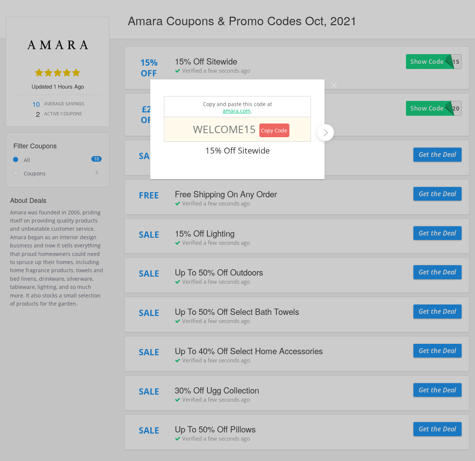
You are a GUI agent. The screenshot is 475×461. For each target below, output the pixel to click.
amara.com (236, 110)
